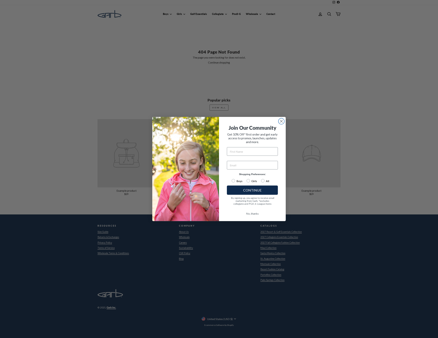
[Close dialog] (281, 121)
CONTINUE (252, 190)
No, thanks (252, 213)
